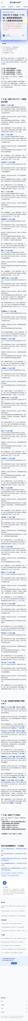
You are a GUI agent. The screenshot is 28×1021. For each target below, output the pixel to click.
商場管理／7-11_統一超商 (8, 219)
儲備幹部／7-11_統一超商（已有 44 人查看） (13, 756)
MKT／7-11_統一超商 (7, 191)
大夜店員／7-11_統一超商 (8, 517)
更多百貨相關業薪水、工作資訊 (8, 52)
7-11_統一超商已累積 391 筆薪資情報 (10, 62)
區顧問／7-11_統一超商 (7, 105)
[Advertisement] (14, 980)
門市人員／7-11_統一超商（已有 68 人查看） (13, 731)
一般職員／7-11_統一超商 (8, 368)
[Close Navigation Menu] (2, 2)
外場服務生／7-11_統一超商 (8, 311)
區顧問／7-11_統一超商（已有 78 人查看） (13, 780)
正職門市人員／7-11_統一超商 (9, 278)
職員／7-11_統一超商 (7, 250)
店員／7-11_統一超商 (7, 430)
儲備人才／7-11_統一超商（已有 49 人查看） (13, 707)
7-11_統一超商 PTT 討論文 (7, 50)
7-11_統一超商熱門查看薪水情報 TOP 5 (9, 48)
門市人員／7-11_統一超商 (8, 603)
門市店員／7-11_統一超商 (8, 162)
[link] (14, 906)
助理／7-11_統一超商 (7, 134)
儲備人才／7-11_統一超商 (8, 572)
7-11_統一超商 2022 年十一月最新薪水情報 (10, 47)
